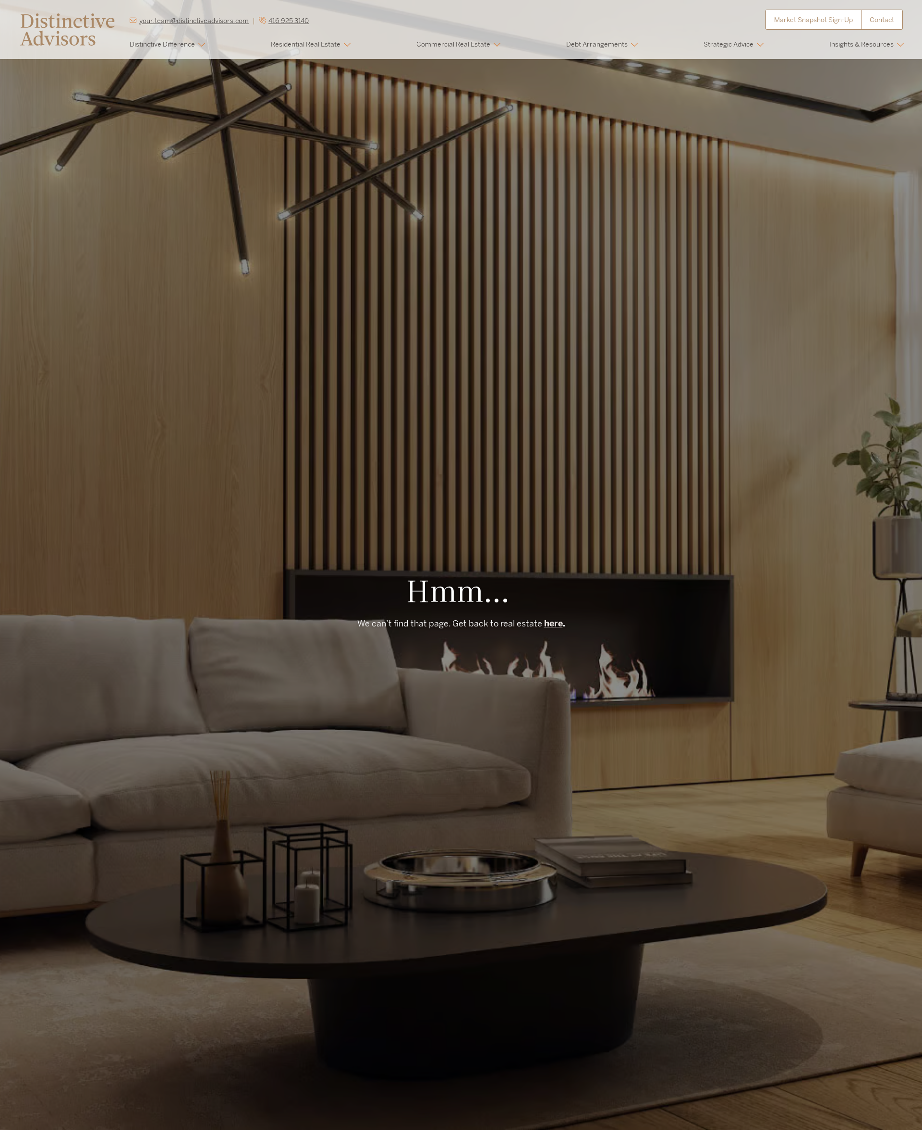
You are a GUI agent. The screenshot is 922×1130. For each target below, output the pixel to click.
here (553, 623)
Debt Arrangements (597, 44)
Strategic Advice (728, 44)
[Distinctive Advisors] (67, 29)
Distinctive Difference (162, 44)
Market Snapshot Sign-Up (813, 20)
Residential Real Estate (305, 44)
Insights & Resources (861, 44)
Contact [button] (882, 20)
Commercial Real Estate (453, 44)
